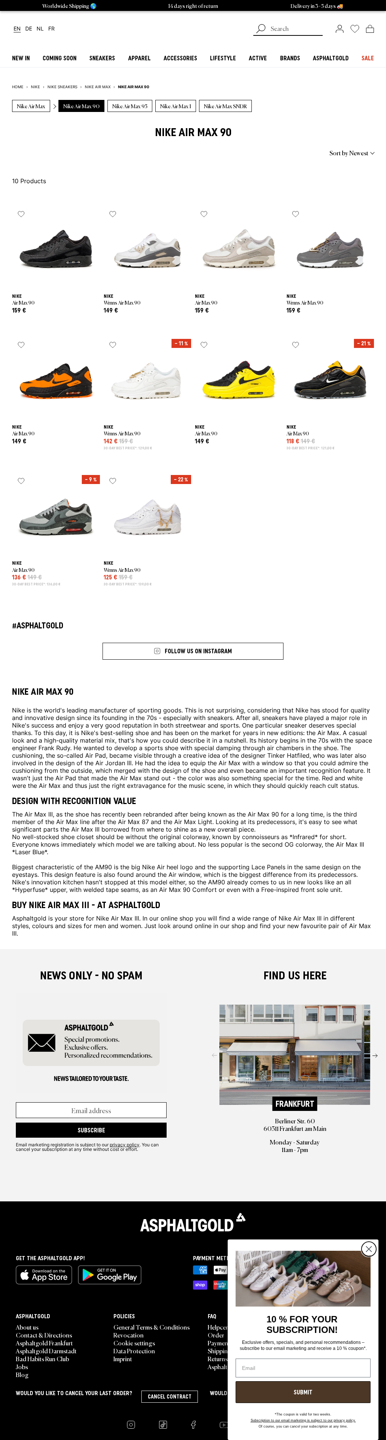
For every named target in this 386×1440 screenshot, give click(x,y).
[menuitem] (53, 152)
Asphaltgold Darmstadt (46, 1351)
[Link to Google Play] (109, 1274)
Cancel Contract (169, 1397)
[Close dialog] (368, 1249)
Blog (22, 1374)
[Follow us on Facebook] (193, 1425)
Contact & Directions (44, 1335)
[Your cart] (370, 28)
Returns (218, 1358)
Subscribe (91, 1130)
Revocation (128, 1335)
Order (216, 1335)
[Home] (193, 1222)
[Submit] (260, 29)
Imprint (122, 1358)
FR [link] (51, 29)
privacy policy (124, 1144)
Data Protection (134, 1351)
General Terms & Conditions (151, 1327)
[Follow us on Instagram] (131, 1425)
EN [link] (17, 29)
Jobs (22, 1366)
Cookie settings (134, 1343)
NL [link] (40, 29)
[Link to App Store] (44, 1274)
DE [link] (28, 29)
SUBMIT (303, 1392)
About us (27, 1327)
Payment (219, 1343)
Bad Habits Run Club (42, 1358)
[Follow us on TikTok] (163, 1425)
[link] (339, 28)
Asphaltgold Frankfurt (44, 1343)
